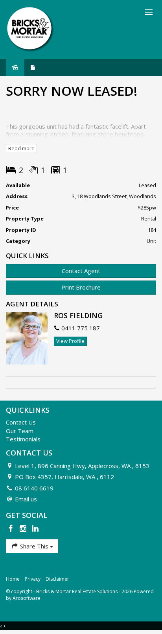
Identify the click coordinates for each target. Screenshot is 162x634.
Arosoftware (26, 598)
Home (13, 579)
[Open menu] (148, 12)
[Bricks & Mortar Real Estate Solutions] (30, 29)
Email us (26, 499)
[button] (81, 287)
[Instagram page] (24, 529)
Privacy (32, 579)
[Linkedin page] (35, 529)
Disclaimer (57, 579)
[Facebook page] (12, 529)
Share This (34, 546)
